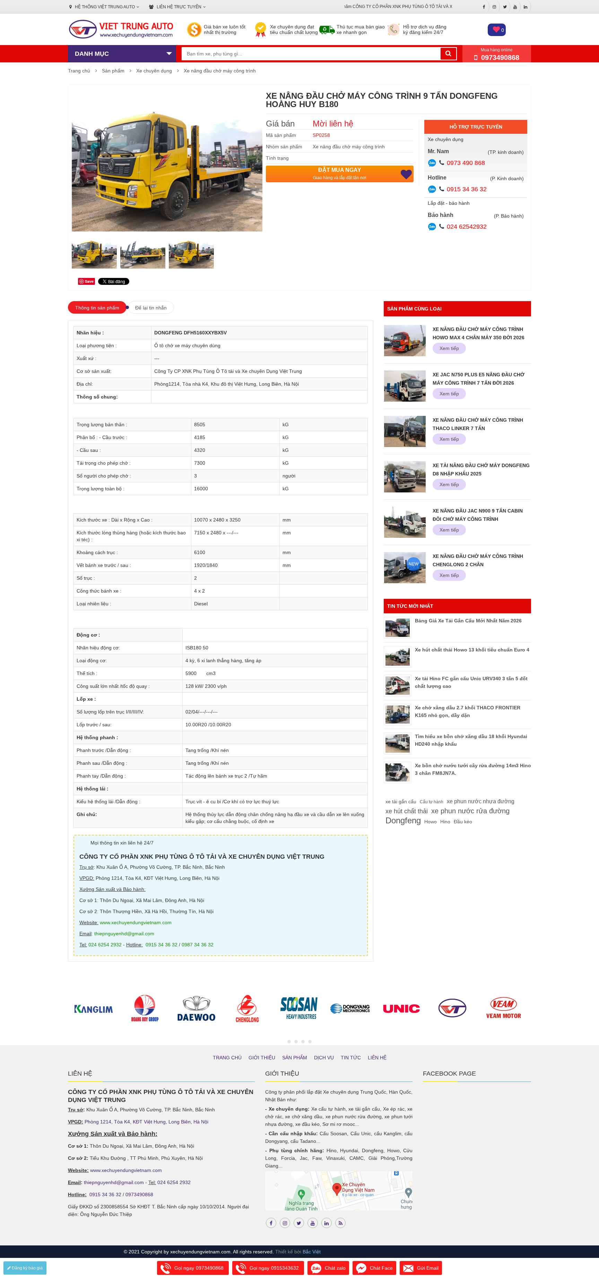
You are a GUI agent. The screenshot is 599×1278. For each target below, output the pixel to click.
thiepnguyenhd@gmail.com (124, 933)
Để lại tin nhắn (151, 307)
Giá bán (280, 124)
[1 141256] (191, 252)
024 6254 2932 (105, 944)
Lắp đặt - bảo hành (449, 203)
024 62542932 (467, 226)
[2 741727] (142, 252)
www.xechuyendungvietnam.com (136, 922)
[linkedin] (326, 1223)
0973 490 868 (466, 162)
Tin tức (351, 1057)
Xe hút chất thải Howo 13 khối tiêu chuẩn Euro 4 (472, 650)
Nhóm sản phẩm (284, 146)
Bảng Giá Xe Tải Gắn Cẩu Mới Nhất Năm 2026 (468, 620)
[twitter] (299, 1223)
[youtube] (312, 1223)
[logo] (120, 30)
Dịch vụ (324, 1057)
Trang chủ (79, 70)
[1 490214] (94, 252)
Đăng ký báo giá (27, 1268)
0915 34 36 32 (467, 189)
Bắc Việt (312, 1251)
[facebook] (271, 1223)
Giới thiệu (262, 1057)
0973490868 (139, 1194)
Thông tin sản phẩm (97, 307)
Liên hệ (377, 1057)
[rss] (340, 1223)
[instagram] (285, 1223)
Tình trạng (277, 158)
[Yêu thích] (406, 174)
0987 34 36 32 (198, 944)
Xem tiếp (449, 348)
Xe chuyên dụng (154, 70)
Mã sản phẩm (281, 135)
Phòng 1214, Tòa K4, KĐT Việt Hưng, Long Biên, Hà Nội (146, 1121)
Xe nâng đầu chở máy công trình (220, 70)
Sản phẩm (113, 70)
